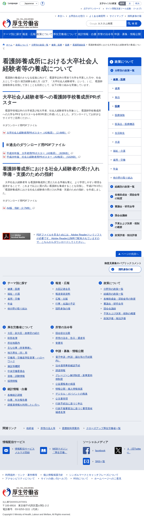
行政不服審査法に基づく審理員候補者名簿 (73, 410)
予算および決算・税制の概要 (127, 225)
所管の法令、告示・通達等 (70, 338)
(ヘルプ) (137, 8)
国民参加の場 (134, 16)
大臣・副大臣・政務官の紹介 (24, 333)
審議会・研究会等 (125, 206)
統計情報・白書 (17, 389)
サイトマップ (116, 16)
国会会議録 (121, 215)
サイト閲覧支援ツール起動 (118, 8)
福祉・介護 (119, 150)
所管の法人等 (48, 428)
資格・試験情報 (16, 376)
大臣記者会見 (62, 289)
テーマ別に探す (17, 283)
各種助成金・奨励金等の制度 (127, 196)
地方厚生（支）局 (17, 352)
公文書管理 (61, 398)
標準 (122, 3)
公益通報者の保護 (65, 384)
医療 (117, 106)
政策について (124, 61)
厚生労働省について (20, 327)
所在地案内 (14, 343)
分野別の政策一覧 (125, 70)
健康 (117, 88)
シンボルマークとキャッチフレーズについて (93, 474)
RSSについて (80, 478)
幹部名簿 (12, 338)
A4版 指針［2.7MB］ (19, 208)
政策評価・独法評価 (126, 235)
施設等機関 (14, 366)
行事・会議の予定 (65, 303)
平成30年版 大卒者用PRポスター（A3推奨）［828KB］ (38, 153)
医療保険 (120, 115)
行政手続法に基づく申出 (69, 403)
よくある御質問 (97, 16)
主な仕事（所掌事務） (20, 347)
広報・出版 (61, 298)
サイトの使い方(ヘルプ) (54, 478)
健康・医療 (119, 79)
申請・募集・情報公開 (69, 351)
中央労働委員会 (16, 371)
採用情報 (12, 381)
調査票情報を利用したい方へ (24, 404)
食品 (117, 97)
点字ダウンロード (92, 8)
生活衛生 (120, 133)
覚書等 (59, 343)
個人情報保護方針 (53, 474)
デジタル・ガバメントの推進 (71, 393)
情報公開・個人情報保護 (69, 388)
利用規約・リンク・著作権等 (21, 474)
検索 (135, 23)
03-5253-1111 (22, 509)
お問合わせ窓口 (77, 16)
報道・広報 (62, 283)
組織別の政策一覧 (125, 186)
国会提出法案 (62, 333)
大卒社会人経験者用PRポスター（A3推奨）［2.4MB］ (37, 132)
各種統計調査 (15, 395)
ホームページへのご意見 (107, 478)
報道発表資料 (62, 293)
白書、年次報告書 (17, 399)
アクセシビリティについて (20, 478)
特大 (137, 3)
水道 (117, 142)
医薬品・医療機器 (125, 124)
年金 (115, 168)
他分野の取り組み (123, 177)
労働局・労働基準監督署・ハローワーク (26, 359)
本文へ (61, 16)
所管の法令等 (63, 327)
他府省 (30, 428)
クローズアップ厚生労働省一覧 (103, 428)
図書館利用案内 (70, 428)
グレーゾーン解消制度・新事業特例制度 (73, 377)
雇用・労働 (119, 159)
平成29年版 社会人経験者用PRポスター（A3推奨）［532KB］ (42, 156)
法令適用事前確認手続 (67, 365)
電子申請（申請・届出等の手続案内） (73, 359)
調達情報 (60, 370)
